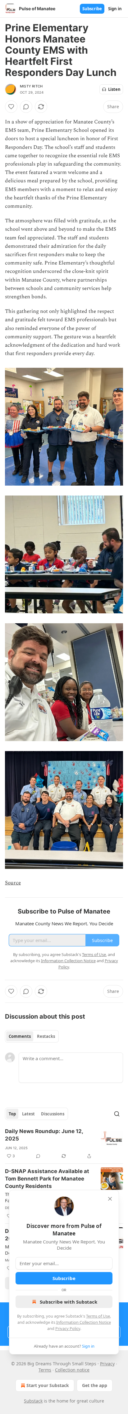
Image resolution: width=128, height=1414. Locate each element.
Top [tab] (12, 1114)
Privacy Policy (67, 1328)
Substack (33, 1401)
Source (13, 883)
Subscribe (92, 8)
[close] (110, 1199)
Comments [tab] (20, 1036)
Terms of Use (98, 1316)
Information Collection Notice (83, 1322)
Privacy (107, 1364)
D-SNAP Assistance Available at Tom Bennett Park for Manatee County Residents (47, 1178)
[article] (64, 1143)
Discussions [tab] (52, 1114)
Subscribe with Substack (68, 1302)
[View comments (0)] (26, 106)
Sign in (115, 8)
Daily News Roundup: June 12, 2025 (44, 1135)
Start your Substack (47, 1385)
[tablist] (32, 1036)
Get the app (94, 1385)
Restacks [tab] (46, 1036)
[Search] (117, 1114)
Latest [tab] (28, 1114)
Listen (114, 89)
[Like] (11, 106)
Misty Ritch (31, 86)
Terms (45, 1370)
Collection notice (72, 1370)
